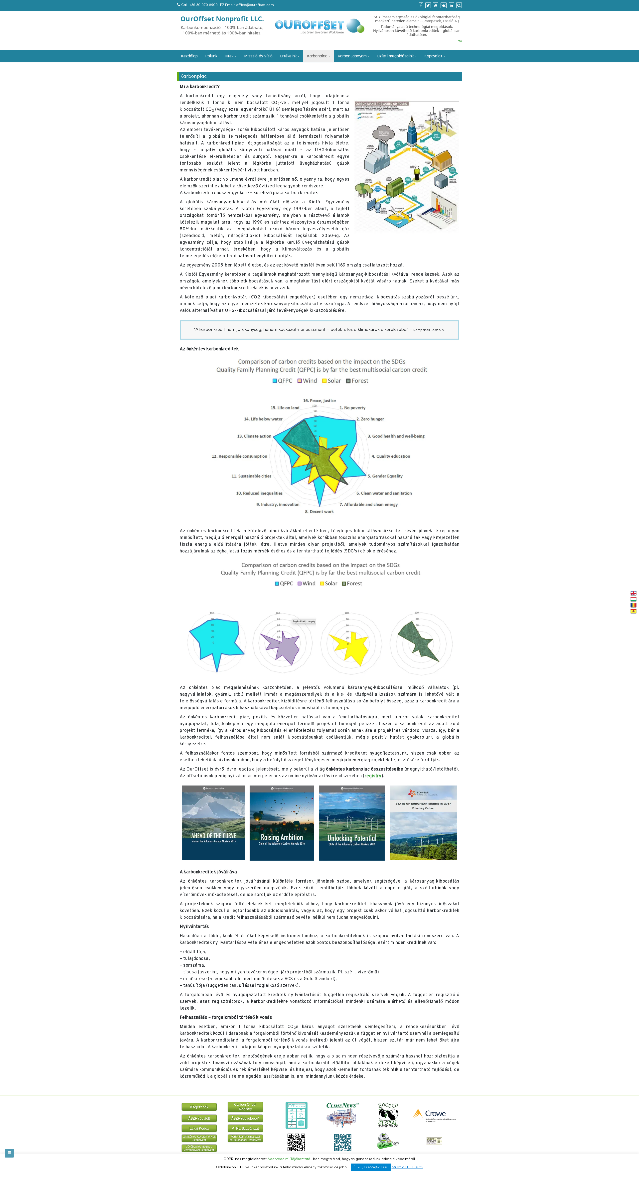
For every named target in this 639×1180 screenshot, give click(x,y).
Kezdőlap (189, 56)
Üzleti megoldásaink (395, 56)
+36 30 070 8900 (203, 5)
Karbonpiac (317, 56)
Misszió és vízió (258, 56)
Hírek (229, 56)
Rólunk (211, 56)
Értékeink (288, 56)
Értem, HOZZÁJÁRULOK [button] (371, 1167)
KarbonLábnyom (352, 56)
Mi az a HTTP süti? (407, 1167)
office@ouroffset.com (255, 5)
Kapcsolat (433, 56)
